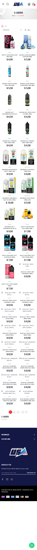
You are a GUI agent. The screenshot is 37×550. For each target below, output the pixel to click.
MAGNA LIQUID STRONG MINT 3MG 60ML (9, 84)
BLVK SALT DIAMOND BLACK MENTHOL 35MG (27, 383)
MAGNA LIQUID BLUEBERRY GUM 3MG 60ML (27, 55)
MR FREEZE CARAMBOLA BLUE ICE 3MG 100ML (9, 199)
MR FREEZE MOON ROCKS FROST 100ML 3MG (9, 170)
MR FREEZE (27, 195)
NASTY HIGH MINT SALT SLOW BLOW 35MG (9, 256)
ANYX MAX (27, 167)
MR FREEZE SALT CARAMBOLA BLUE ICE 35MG (9, 227)
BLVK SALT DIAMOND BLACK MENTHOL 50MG (10, 383)
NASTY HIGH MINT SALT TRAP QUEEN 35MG (27, 256)
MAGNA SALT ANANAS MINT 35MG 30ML (9, 141)
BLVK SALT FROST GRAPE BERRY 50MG (27, 317)
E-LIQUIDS (5, 417)
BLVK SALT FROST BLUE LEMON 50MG (10, 334)
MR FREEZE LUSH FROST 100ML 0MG (27, 170)
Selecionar (12, 30)
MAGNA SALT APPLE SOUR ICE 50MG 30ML (27, 113)
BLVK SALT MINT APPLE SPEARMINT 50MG (10, 301)
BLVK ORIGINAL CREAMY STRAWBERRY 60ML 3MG (27, 400)
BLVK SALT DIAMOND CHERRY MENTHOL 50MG (27, 367)
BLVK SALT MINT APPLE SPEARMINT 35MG (27, 301)
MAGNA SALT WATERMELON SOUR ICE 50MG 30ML (9, 113)
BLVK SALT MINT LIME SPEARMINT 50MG (27, 272)
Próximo (26, 412)
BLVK (27, 269)
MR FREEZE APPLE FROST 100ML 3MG (27, 199)
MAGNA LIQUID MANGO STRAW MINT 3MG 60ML (27, 84)
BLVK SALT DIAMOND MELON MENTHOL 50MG (27, 350)
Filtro (28, 30)
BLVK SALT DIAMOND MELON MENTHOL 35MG (9, 367)
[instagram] (7, 479)
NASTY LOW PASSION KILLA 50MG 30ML (27, 227)
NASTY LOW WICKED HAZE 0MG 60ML (9, 55)
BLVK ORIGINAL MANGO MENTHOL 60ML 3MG (9, 400)
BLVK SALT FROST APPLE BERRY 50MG (27, 334)
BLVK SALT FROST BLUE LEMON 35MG (10, 350)
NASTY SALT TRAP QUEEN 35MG (9, 285)
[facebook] (2, 479)
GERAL (9, 52)
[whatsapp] (12, 479)
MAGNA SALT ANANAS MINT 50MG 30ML (27, 141)
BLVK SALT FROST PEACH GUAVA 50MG (9, 317)
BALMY (9, 109)
